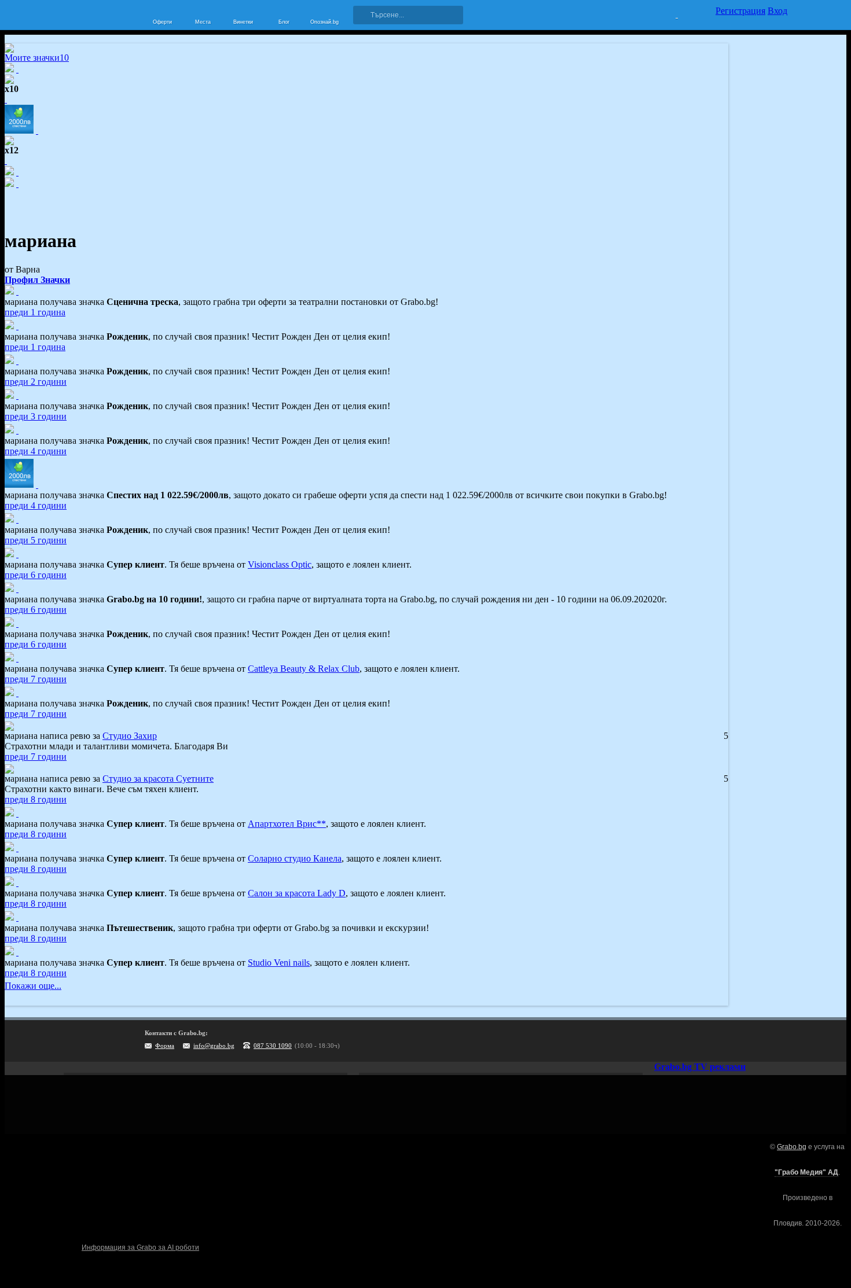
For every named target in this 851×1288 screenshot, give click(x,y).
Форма (164, 1045)
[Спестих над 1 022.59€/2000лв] (37, 485)
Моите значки (37, 57)
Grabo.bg (791, 1147)
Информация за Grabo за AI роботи (140, 1247)
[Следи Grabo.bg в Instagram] (731, 1041)
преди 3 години (36, 416)
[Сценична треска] (17, 291)
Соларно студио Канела (295, 858)
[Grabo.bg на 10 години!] (17, 589)
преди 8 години (36, 799)
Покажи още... (33, 986)
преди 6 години (36, 575)
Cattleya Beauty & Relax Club (304, 669)
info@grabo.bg (213, 1045)
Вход (777, 11)
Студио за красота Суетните (158, 778)
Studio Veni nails (279, 962)
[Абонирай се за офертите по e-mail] (707, 1041)
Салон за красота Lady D (297, 893)
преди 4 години (36, 451)
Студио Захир (129, 736)
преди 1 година (35, 312)
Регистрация (740, 11)
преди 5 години (36, 540)
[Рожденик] (17, 326)
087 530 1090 (273, 1045)
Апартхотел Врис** (287, 824)
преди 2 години (36, 382)
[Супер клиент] (17, 554)
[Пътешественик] (17, 917)
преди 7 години (36, 679)
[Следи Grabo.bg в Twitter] (755, 1041)
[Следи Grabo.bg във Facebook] (778, 1041)
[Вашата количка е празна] (669, 13)
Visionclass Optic (279, 564)
